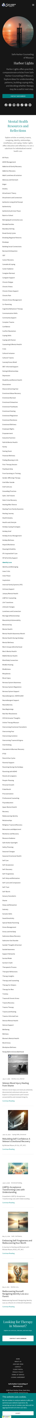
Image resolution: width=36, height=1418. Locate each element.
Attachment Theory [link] (9, 193)
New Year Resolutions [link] (9, 714)
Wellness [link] (5, 1034)
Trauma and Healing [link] (9, 1012)
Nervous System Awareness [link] (11, 682)
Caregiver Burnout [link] (8, 273)
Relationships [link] (7, 820)
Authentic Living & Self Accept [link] (12, 202)
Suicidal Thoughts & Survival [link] (12, 945)
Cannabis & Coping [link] (8, 264)
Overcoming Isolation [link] (9, 736)
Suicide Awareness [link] (8, 949)
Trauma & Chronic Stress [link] (10, 998)
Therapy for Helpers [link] (9, 985)
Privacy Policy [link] (18, 1372)
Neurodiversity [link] (7, 705)
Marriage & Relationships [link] (11, 616)
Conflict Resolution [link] (9, 331)
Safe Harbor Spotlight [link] (10, 843)
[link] (9, 5)
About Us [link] (18, 1361)
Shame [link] (4, 900)
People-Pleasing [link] (8, 780)
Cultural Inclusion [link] (8, 353)
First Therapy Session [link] (9, 464)
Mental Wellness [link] (8, 642)
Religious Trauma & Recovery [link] (12, 825)
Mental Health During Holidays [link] (13, 638)
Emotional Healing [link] (9, 411)
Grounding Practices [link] (9, 491)
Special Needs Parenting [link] (10, 923)
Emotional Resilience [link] (9, 420)
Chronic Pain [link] (6, 295)
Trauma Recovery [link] (8, 1003)
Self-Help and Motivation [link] (11, 878)
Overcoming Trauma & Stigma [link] (12, 740)
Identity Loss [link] (7, 562)
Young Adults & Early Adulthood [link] (13, 1052)
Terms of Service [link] (18, 1375)
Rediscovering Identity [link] (10, 816)
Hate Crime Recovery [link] (9, 500)
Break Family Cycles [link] (9, 233)
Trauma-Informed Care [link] (10, 1016)
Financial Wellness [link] (8, 456)
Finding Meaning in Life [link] (10, 460)
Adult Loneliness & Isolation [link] (12, 175)
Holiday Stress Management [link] (12, 536)
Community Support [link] (9, 318)
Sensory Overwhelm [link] (9, 896)
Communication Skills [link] (10, 313)
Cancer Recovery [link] (8, 260)
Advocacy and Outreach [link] (10, 180)
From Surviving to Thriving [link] (11, 473)
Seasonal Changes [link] (8, 851)
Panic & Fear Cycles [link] (8, 758)
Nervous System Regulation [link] (11, 687)
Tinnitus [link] (5, 994)
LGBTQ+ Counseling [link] (9, 598)
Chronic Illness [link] (7, 287)
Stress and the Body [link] (9, 932)
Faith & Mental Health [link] (10, 442)
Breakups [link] (5, 242)
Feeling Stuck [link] (7, 451)
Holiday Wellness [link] (8, 540)
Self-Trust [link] (5, 887)
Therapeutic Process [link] (9, 967)
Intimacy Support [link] (8, 589)
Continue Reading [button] (8, 1101)
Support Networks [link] (8, 954)
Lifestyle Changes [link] (8, 607)
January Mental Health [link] (10, 593)
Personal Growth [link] (8, 785)
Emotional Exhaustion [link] (10, 402)
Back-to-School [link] (7, 215)
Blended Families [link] (8, 224)
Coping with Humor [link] (9, 340)
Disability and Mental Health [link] (12, 380)
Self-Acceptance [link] (8, 865)
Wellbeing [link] (5, 1029)
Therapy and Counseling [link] (10, 981)
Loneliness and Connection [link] (11, 611)
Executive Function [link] (8, 438)
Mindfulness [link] (6, 669)
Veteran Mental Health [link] (10, 1021)
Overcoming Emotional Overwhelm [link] (14, 727)
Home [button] (18, 1359)
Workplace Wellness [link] (9, 1047)
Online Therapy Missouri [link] (10, 722)
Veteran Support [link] (8, 1025)
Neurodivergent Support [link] (10, 700)
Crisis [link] (4, 349)
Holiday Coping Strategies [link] (11, 527)
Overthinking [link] (7, 745)
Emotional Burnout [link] (9, 398)
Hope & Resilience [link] (8, 545)
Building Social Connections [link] (12, 246)
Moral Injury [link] (6, 678)
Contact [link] (18, 1367)
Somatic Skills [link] (7, 914)
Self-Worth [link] (6, 892)
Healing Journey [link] (8, 513)
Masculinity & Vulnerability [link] (11, 620)
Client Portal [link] (18, 1369)
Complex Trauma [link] (8, 322)
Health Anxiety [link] (7, 518)
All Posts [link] (5, 158)
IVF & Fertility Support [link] (10, 558)
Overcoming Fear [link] (8, 731)
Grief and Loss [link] (7, 487)
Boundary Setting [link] (8, 229)
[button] (33, 5)
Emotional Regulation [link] (10, 416)
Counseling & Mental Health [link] (12, 344)
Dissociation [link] (6, 384)
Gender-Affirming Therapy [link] (11, 478)
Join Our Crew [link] (18, 1364)
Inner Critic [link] (6, 571)
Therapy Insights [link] (8, 976)
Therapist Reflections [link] (10, 972)
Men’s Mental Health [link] (9, 651)
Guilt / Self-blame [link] (8, 496)
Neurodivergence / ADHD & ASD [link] (13, 696)
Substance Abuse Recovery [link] (11, 936)
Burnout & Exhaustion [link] (9, 251)
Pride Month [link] (6, 789)
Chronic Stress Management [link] (12, 300)
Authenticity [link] (6, 206)
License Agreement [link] (18, 1377)
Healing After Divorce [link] (9, 505)
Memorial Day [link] (7, 625)
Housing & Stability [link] (9, 549)
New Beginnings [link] (8, 709)
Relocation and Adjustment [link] (11, 829)
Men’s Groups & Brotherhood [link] (12, 647)
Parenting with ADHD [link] (9, 771)
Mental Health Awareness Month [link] (13, 634)
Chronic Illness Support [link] (10, 291)
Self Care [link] (5, 860)
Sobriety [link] (5, 909)
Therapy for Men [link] (8, 989)
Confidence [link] (6, 327)
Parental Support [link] (8, 763)
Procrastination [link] (7, 794)
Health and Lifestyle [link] (9, 522)
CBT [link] (3, 255)
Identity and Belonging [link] (10, 567)
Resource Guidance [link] (8, 838)
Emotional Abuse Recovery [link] (11, 393)
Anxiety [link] (5, 189)
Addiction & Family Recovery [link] (12, 166)
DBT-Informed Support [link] (10, 367)
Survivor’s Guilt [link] (7, 963)
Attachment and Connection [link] (12, 198)
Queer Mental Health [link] (9, 807)
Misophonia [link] (6, 674)
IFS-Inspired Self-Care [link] (9, 553)
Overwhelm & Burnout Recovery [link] (13, 749)
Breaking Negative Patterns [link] (12, 238)
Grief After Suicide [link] (8, 482)
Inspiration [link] (6, 580)
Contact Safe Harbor (18, 96)
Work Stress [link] (6, 1043)
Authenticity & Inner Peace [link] (11, 211)
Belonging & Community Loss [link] (12, 220)
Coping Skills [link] (6, 335)
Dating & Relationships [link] (10, 371)
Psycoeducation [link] (7, 803)
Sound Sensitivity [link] (8, 918)
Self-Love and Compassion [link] (11, 883)
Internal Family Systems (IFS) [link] (12, 585)
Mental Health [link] (7, 629)
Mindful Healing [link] (7, 665)
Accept (18, 1413)
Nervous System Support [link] (10, 691)
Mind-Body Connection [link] (10, 660)
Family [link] (4, 447)
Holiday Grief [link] (6, 531)
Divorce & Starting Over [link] (10, 389)
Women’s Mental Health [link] (10, 1038)
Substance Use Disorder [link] (10, 940)
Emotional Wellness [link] (9, 424)
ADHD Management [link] (9, 162)
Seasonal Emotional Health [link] (11, 856)
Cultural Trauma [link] (8, 358)
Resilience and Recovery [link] (10, 834)
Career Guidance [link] (7, 269)
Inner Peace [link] (6, 576)
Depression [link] (6, 375)
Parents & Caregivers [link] (9, 776)
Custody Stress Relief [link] (9, 362)
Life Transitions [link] (7, 602)
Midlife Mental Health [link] (9, 656)
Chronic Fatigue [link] (7, 282)
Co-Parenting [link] (7, 304)
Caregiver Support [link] (8, 278)
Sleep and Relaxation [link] (9, 905)
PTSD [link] (4, 754)
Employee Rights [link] (8, 429)
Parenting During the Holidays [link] (12, 767)
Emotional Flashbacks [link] (10, 407)
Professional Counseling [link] (10, 798)
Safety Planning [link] (7, 847)
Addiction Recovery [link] (8, 171)
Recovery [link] (5, 811)
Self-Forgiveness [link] (8, 874)
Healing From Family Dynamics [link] (13, 509)
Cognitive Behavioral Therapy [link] (12, 309)
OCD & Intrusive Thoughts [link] (11, 718)
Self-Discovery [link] (7, 869)
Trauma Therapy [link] (8, 1007)
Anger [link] (4, 184)
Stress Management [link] (9, 927)
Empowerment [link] (7, 433)
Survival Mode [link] (7, 958)
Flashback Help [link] (7, 469)
